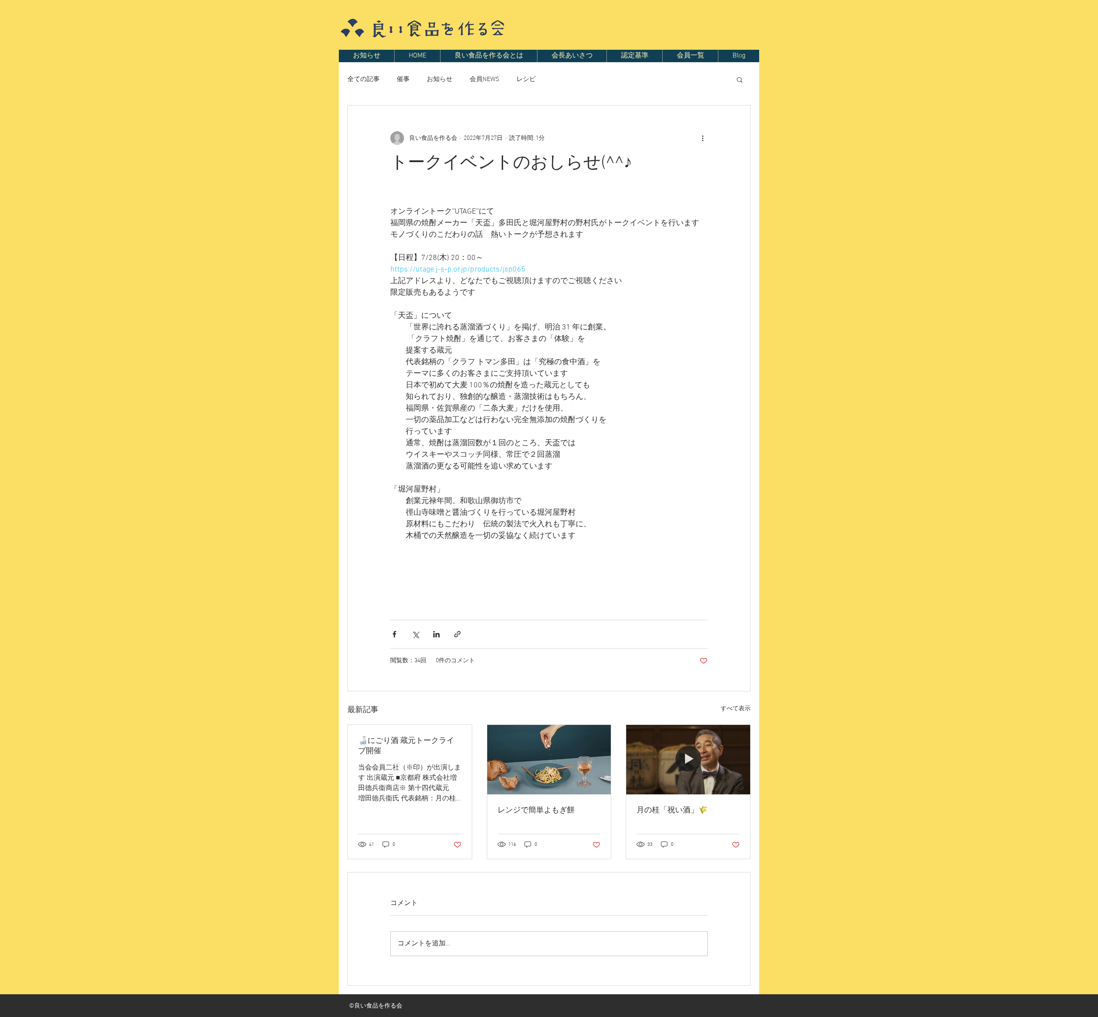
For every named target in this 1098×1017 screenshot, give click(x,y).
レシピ (526, 79)
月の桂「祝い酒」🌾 (672, 810)
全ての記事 (363, 79)
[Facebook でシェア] (394, 634)
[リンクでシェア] (457, 634)
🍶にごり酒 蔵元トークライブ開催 (406, 746)
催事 (403, 79)
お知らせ (439, 79)
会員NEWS (484, 79)
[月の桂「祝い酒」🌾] (688, 759)
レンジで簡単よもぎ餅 (536, 810)
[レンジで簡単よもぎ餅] (549, 759)
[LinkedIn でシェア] (436, 634)
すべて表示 (736, 708)
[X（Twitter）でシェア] (415, 634)
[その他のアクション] (702, 138)
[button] (740, 79)
